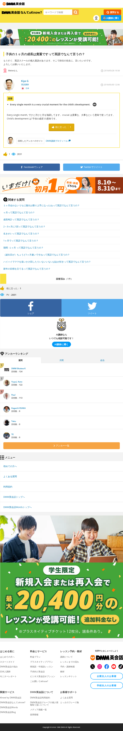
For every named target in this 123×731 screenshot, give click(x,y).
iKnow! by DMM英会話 (10, 697)
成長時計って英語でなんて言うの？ (21, 219)
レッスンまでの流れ (69, 661)
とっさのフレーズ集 (69, 702)
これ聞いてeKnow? (39, 681)
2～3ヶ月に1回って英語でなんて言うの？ (24, 226)
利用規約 (7, 486)
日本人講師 (5, 671)
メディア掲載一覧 (38, 709)
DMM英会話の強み (9, 666)
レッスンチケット (68, 676)
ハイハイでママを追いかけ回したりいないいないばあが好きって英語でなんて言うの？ (47, 261)
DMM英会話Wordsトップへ (17, 507)
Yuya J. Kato (16, 382)
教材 (62, 671)
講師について (66, 656)
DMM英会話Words (9, 707)
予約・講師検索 (67, 666)
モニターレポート (8, 676)
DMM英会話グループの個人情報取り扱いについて (44, 703)
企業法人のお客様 (107, 676)
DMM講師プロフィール (57, 140)
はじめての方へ (7, 656)
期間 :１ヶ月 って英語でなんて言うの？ (23, 247)
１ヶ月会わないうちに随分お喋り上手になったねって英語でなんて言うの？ (41, 205)
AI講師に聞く (113, 18)
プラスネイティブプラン (41, 661)
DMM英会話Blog (8, 712)
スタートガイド (7, 661)
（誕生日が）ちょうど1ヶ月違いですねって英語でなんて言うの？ (36, 254)
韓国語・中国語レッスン (41, 666)
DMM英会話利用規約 (40, 697)
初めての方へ (10, 466)
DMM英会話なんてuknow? (12, 702)
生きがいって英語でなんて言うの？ (21, 233)
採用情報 (34, 714)
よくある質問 (10, 476)
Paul (13, 395)
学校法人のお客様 (107, 685)
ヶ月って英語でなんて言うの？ (19, 212)
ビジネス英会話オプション (42, 676)
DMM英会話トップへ (14, 496)
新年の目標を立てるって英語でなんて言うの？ (26, 268)
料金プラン (35, 656)
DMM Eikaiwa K (18, 368)
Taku (13, 421)
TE (12, 434)
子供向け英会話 (37, 671)
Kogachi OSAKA (18, 408)
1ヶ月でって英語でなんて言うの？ (20, 240)
